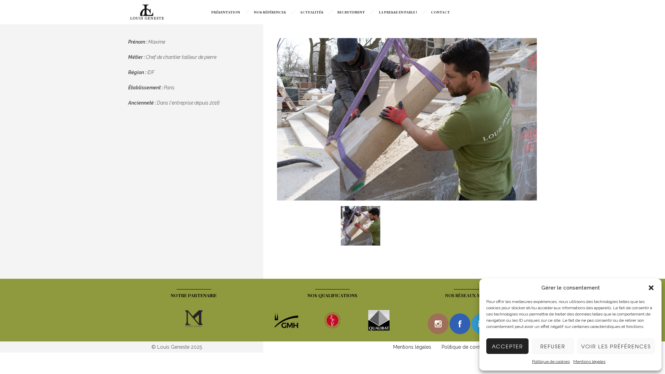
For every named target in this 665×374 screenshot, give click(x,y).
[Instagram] (438, 323)
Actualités (311, 12)
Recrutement (351, 12)
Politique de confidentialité (471, 347)
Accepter (507, 346)
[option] (407, 120)
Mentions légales (589, 361)
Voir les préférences (616, 346)
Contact (440, 12)
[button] (651, 287)
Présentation (225, 12)
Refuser (552, 346)
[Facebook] (460, 323)
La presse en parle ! (398, 12)
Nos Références (270, 12)
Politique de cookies (551, 361)
